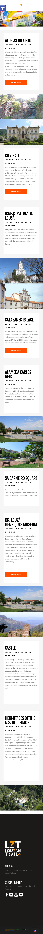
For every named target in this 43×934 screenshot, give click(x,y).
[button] (3, 8)
